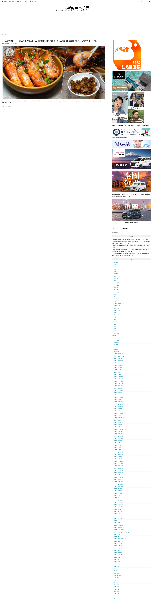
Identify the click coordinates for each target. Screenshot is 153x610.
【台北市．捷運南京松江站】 (119, 404)
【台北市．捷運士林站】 (118, 427)
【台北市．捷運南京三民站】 (119, 399)
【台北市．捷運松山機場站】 (119, 461)
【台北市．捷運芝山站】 (118, 475)
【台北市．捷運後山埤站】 (118, 443)
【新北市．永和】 (117, 557)
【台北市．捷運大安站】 (118, 431)
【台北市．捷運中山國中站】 (119, 376)
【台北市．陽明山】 (117, 509)
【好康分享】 (116, 267)
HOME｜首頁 (4, 1)
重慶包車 (127, 222)
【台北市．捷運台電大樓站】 (119, 417)
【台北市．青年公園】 (118, 511)
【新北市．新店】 (117, 534)
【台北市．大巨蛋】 (117, 369)
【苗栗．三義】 (116, 593)
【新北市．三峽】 (117, 513)
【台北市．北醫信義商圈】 (118, 365)
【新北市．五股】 (117, 523)
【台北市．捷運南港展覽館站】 (119, 406)
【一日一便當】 (116, 340)
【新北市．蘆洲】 (117, 308)
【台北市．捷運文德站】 (118, 452)
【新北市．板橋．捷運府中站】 (119, 539)
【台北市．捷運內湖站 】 (118, 385)
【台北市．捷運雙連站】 (118, 488)
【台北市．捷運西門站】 (118, 484)
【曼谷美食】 (116, 287)
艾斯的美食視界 (76, 7)
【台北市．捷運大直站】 (118, 436)
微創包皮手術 (115, 137)
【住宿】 (115, 328)
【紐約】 (115, 598)
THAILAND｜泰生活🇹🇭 (117, 283)
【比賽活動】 (116, 274)
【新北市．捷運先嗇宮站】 (118, 527)
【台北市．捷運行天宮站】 (118, 479)
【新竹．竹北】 (116, 582)
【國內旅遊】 (116, 294)
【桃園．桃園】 (116, 591)
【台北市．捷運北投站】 (118, 395)
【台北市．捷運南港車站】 (118, 408)
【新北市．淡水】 (117, 561)
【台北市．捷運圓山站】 (118, 424)
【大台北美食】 (116, 351)
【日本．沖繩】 (116, 333)
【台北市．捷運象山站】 (118, 486)
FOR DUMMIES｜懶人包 (33, 1)
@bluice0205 (115, 232)
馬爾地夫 (126, 194)
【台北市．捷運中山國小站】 (119, 379)
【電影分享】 (116, 278)
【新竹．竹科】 (116, 584)
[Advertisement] (76, 23)
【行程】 (115, 301)
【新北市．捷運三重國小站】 (119, 525)
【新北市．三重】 (5, 43)
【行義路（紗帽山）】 (117, 299)
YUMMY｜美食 (11, 1)
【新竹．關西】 (116, 587)
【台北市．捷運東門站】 (118, 459)
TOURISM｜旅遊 (18, 1)
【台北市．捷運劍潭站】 (118, 392)
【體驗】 (115, 280)
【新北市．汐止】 (117, 559)
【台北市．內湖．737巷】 (118, 356)
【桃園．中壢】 (116, 589)
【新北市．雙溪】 (117, 310)
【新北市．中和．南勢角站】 (119, 518)
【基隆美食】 (116, 349)
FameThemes (148, 608)
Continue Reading (7, 106)
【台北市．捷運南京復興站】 (119, 401)
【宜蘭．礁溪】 (116, 573)
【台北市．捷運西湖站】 (118, 481)
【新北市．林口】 (117, 550)
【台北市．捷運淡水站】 (118, 468)
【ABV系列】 (116, 337)
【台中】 (115, 347)
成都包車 (132, 222)
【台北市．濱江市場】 (118, 507)
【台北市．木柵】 (117, 495)
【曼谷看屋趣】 (116, 285)
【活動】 (115, 276)
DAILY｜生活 (115, 262)
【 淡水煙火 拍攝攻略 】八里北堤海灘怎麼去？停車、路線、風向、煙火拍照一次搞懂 (130, 239)
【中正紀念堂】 (116, 315)
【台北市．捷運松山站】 (118, 463)
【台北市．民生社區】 (118, 502)
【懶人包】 (115, 271)
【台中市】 (115, 322)
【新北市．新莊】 (117, 536)
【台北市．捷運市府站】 (118, 440)
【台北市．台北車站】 (118, 367)
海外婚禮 (124, 196)
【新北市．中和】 (117, 520)
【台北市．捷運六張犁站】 (118, 388)
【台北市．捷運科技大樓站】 (119, 472)
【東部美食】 (116, 571)
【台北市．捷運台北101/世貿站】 (120, 413)
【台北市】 (115, 324)
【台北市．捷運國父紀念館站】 (119, 422)
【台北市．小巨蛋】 (117, 374)
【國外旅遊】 (116, 326)
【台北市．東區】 (117, 497)
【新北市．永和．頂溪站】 (118, 555)
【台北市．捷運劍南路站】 (118, 390)
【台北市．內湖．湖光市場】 (119, 358)
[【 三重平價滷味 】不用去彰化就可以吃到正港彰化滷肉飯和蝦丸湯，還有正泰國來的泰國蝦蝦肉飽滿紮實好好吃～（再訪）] (53, 72)
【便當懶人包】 (116, 342)
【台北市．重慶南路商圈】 (118, 303)
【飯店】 (115, 319)
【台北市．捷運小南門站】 (118, 438)
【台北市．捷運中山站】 (118, 381)
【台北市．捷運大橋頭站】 (118, 433)
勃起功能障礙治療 (123, 137)
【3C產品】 (115, 264)
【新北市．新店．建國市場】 (119, 529)
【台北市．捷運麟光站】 (118, 491)
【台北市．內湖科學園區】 (118, 360)
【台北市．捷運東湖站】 (118, 456)
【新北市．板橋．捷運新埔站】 (119, 541)
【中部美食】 (116, 344)
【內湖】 (115, 317)
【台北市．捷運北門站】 (118, 397)
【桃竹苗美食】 (116, 580)
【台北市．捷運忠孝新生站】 (119, 449)
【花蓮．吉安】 (116, 577)
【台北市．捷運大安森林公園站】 (120, 429)
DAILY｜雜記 (25, 1)
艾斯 (11, 43)
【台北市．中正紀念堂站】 (118, 353)
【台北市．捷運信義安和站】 (119, 383)
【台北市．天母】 (117, 372)
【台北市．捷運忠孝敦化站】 (119, 447)
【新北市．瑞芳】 (117, 305)
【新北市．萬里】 (117, 564)
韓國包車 (114, 194)
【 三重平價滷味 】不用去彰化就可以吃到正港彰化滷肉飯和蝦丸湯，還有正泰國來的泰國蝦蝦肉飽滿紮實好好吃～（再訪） (50, 41)
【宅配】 (115, 568)
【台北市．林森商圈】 (118, 500)
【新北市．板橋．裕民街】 (118, 545)
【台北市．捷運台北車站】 (118, 415)
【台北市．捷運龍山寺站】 (118, 493)
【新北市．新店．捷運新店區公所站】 (121, 532)
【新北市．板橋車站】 (118, 548)
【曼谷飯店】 (116, 289)
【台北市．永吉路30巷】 (118, 504)
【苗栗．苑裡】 (116, 596)
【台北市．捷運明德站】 (118, 454)
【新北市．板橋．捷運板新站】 (119, 543)
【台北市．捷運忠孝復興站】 (119, 445)
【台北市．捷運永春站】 (118, 465)
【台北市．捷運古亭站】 (118, 411)
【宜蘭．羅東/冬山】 (117, 575)
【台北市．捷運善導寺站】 (118, 420)
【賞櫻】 (115, 312)
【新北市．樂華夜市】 (118, 552)
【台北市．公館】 (117, 363)
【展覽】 (115, 269)
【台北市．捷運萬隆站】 (118, 477)
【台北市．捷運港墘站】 (118, 470)
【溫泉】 (115, 296)
